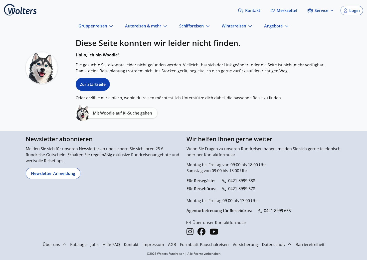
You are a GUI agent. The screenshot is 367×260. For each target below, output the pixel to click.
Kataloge (78, 244)
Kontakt (131, 244)
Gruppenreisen (92, 26)
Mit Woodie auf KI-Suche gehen (122, 113)
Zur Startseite (93, 84)
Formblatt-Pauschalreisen (204, 244)
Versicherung (245, 244)
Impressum (153, 244)
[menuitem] (172, 129)
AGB (172, 244)
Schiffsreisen (191, 26)
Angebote (273, 26)
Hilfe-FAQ (111, 244)
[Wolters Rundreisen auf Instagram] (189, 232)
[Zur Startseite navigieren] (20, 9)
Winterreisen (234, 26)
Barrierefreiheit (310, 244)
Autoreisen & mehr (143, 26)
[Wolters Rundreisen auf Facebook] (201, 232)
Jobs (95, 244)
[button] (249, 10)
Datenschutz (274, 244)
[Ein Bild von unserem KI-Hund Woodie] (42, 68)
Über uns (51, 244)
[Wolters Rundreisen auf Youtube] (213, 232)
